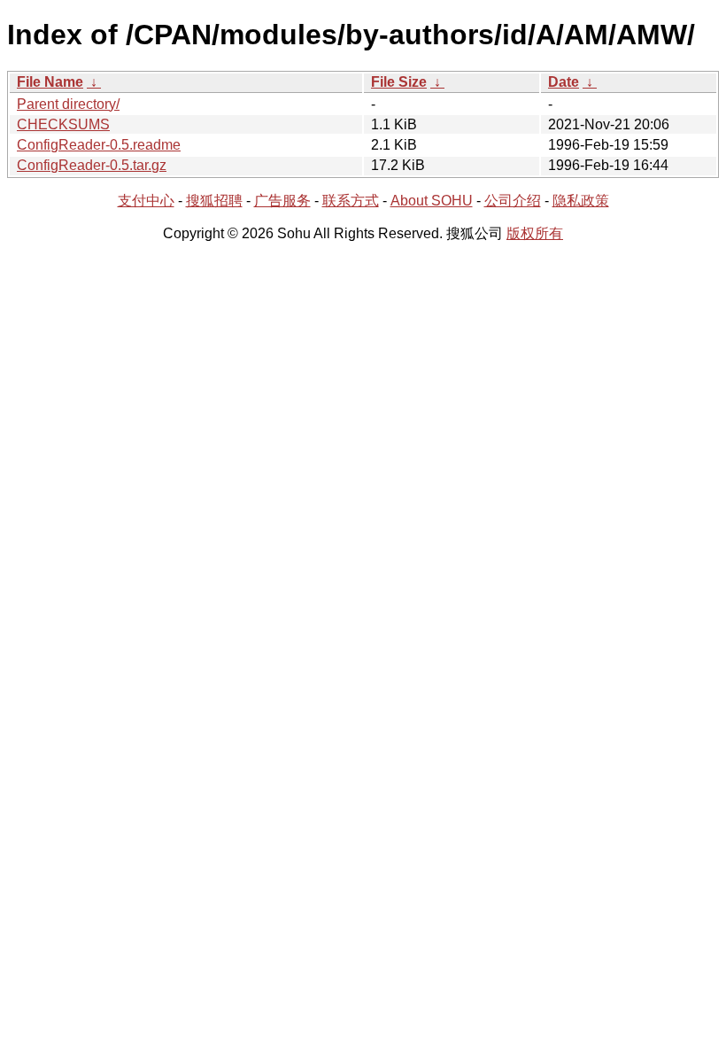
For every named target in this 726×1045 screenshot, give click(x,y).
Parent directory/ (68, 104)
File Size (399, 81)
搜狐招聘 (214, 200)
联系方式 (350, 200)
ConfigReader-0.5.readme (99, 144)
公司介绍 (512, 200)
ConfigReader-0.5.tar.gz (91, 165)
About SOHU (431, 200)
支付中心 (146, 200)
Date (563, 81)
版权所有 (534, 233)
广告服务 (282, 200)
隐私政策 (580, 200)
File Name (50, 81)
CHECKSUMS (63, 124)
